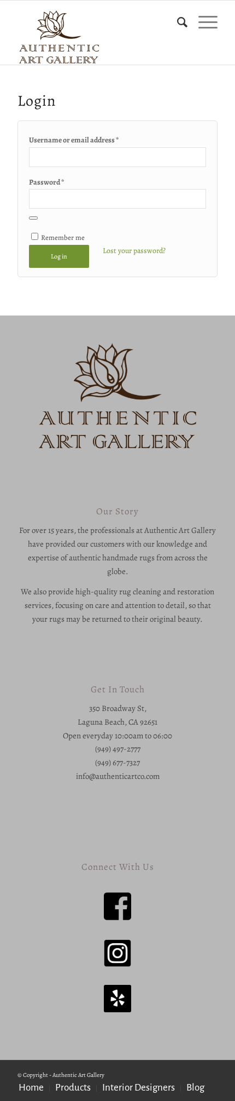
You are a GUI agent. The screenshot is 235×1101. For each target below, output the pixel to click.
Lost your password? (134, 250)
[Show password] (33, 218)
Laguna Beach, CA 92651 (117, 721)
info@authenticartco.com (118, 776)
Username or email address (74, 140)
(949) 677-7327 (117, 762)
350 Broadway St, (117, 708)
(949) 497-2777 (117, 748)
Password (46, 182)
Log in (59, 256)
